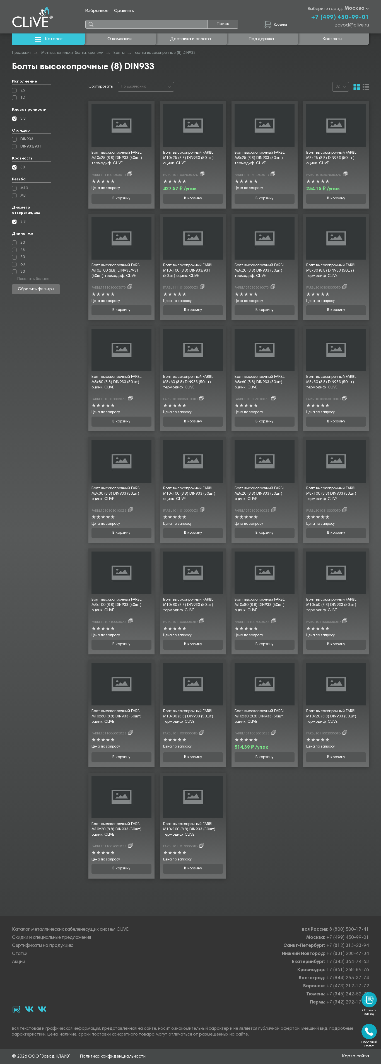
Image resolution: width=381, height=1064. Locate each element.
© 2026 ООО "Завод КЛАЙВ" (41, 1056)
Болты (119, 53)
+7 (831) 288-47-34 (347, 954)
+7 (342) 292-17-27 (347, 1002)
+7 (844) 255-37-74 (347, 978)
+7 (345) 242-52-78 (347, 994)
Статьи (19, 954)
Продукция (21, 53)
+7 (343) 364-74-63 (347, 962)
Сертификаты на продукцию (43, 946)
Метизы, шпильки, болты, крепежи (72, 53)
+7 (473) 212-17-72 (347, 986)
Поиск (223, 24)
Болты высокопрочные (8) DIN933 (165, 53)
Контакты (332, 39)
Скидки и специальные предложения (51, 937)
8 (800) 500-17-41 (349, 929)
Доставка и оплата (190, 39)
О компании (119, 39)
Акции (18, 962)
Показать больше (33, 279)
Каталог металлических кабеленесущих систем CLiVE (70, 929)
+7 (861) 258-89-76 (347, 970)
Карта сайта (355, 1056)
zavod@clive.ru (352, 25)
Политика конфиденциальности (113, 1056)
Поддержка (261, 39)
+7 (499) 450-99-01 (340, 17)
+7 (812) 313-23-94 (347, 946)
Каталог (53, 39)
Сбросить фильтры (36, 289)
